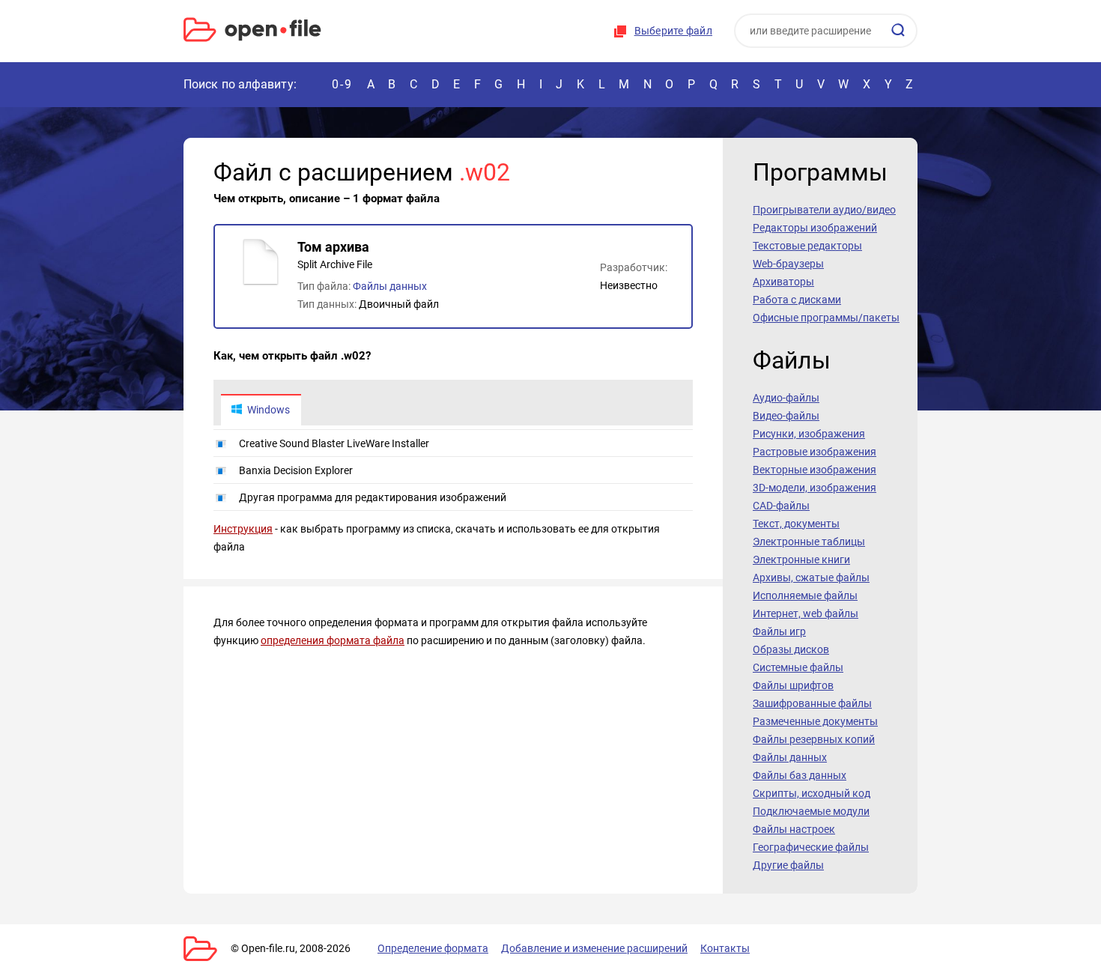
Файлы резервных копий (814, 739)
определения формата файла (332, 640)
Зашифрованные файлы (812, 703)
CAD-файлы (781, 506)
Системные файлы (798, 667)
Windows (268, 410)
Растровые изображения (814, 452)
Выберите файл (673, 31)
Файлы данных (390, 286)
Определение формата (432, 948)
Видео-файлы (786, 416)
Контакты (725, 948)
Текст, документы (796, 524)
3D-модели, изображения (814, 488)
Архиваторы (783, 282)
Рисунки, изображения (809, 434)
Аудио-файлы (786, 398)
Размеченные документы (815, 721)
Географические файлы (811, 847)
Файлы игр (779, 631)
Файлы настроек (794, 829)
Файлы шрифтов (793, 685)
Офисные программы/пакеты (826, 318)
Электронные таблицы (809, 542)
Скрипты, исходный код (811, 793)
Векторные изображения (814, 470)
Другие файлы (788, 865)
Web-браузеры (788, 264)
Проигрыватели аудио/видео (824, 210)
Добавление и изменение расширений (594, 948)
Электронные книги (801, 560)
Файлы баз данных (799, 775)
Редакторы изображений (815, 228)
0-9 (342, 84)
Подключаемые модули (811, 811)
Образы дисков (791, 649)
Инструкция (243, 529)
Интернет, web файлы (805, 613)
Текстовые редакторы (807, 246)
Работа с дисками (797, 300)
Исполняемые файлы (805, 595)
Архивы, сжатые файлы (811, 578)
